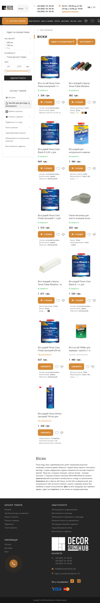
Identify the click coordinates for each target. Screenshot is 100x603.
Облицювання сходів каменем (64, 509)
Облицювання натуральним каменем (17, 139)
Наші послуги (34, 21)
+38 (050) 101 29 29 (45, 8)
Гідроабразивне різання (15, 132)
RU (94, 7)
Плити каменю (11, 127)
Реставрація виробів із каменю (65, 524)
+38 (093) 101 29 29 (45, 11)
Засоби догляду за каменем (16, 513)
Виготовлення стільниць (62, 513)
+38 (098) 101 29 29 (45, 6)
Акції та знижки (47, 21)
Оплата (57, 21)
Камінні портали (15, 111)
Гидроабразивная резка (62, 527)
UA (89, 7)
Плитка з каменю (16, 116)
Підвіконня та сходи (13, 122)
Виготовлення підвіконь (15, 146)
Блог (80, 21)
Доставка (65, 21)
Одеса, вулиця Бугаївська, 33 (67, 573)
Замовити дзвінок (70, 11)
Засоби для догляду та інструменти (17, 104)
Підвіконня (9, 524)
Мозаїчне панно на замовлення (65, 520)
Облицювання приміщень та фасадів (67, 516)
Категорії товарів (17, 21)
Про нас (73, 21)
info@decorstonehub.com (65, 568)
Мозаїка (12, 97)
